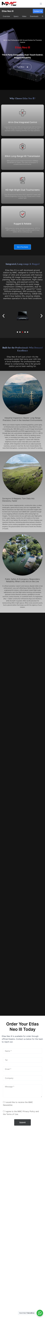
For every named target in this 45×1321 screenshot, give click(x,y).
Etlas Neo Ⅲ (8, 11)
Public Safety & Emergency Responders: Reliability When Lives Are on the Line (22, 580)
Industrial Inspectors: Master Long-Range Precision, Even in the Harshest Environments (22, 419)
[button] (3, 316)
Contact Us (38, 11)
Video (24, 16)
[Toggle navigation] (41, 3)
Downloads (34, 16)
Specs (16, 16)
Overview (6, 16)
